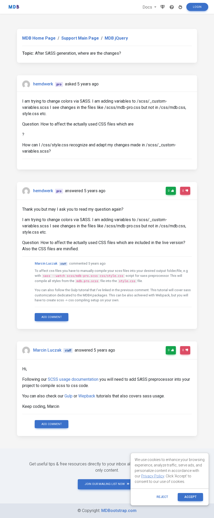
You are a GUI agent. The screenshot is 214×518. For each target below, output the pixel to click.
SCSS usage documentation (73, 379)
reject (162, 497)
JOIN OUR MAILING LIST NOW (105, 484)
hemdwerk (43, 84)
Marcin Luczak (46, 263)
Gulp (68, 396)
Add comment (51, 317)
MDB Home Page (39, 38)
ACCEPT (190, 497)
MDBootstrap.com (118, 510)
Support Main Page (80, 38)
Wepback (86, 396)
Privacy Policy (152, 476)
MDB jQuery (116, 38)
